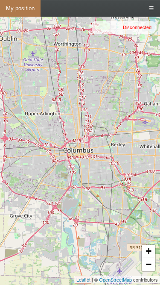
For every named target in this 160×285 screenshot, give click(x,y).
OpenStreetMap (115, 279)
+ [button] (148, 251)
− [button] (148, 264)
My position (20, 8)
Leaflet (83, 279)
